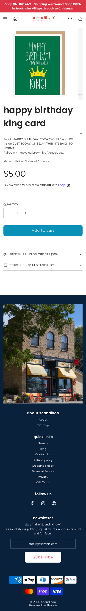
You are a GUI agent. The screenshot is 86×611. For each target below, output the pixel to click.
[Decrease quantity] (9, 213)
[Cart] (80, 19)
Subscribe (43, 557)
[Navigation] (5, 19)
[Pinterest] (54, 503)
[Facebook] (32, 503)
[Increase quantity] (26, 213)
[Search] (70, 19)
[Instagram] (43, 503)
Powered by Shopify (43, 605)
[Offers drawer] (15, 19)
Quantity (10, 204)
